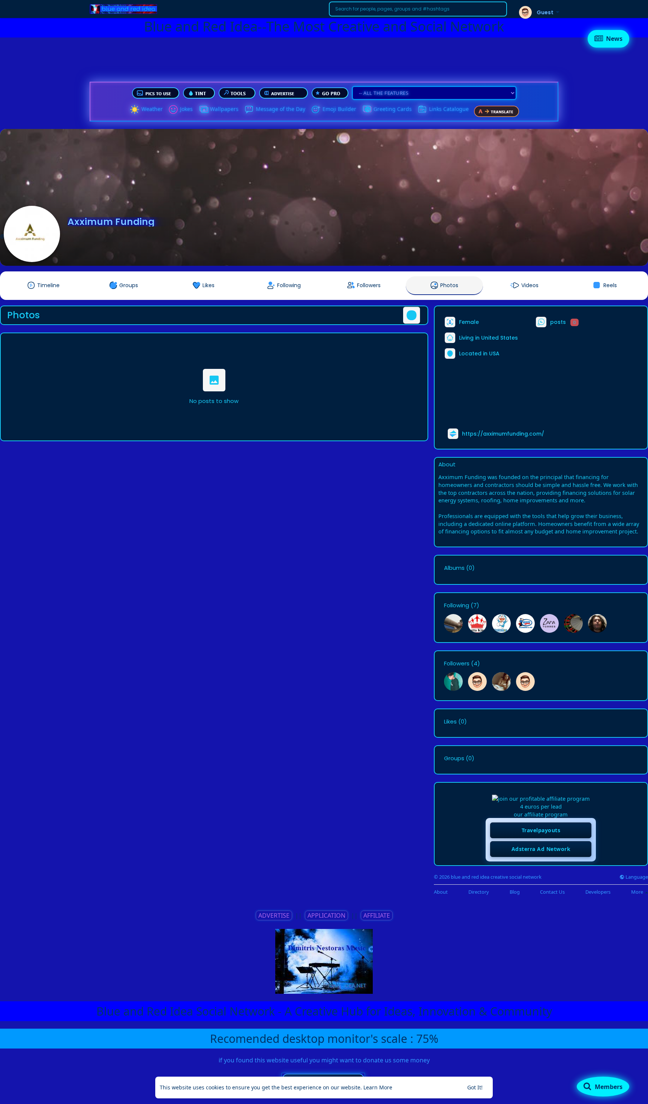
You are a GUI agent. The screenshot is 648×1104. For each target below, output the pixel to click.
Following (456, 605)
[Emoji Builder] (315, 109)
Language (636, 877)
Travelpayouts (541, 830)
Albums (454, 568)
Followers (457, 664)
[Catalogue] (422, 109)
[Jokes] (173, 109)
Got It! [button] (475, 1087)
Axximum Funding (111, 221)
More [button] (637, 891)
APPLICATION (326, 915)
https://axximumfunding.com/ (503, 433)
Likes (450, 722)
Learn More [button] (377, 1087)
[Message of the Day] (249, 109)
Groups (454, 758)
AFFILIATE (376, 915)
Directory (478, 892)
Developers (597, 892)
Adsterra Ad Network (541, 848)
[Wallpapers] (203, 109)
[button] (418, 8)
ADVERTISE (274, 915)
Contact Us (552, 892)
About (441, 892)
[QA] (367, 109)
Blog (515, 892)
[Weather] (134, 109)
